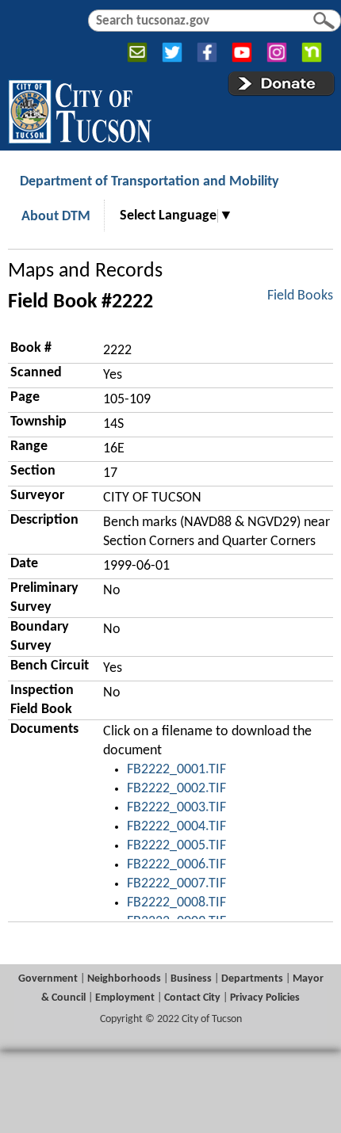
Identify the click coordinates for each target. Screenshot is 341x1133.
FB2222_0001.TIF (176, 769)
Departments (252, 979)
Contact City (192, 998)
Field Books (300, 296)
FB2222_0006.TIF (176, 865)
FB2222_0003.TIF (176, 807)
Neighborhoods (124, 979)
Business (191, 979)
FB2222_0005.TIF (176, 846)
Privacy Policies (265, 998)
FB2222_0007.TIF (176, 884)
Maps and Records (85, 271)
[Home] (79, 109)
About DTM (55, 216)
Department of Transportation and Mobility (149, 182)
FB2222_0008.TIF (176, 903)
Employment (125, 998)
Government (48, 979)
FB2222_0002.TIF (176, 788)
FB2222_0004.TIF (176, 827)
